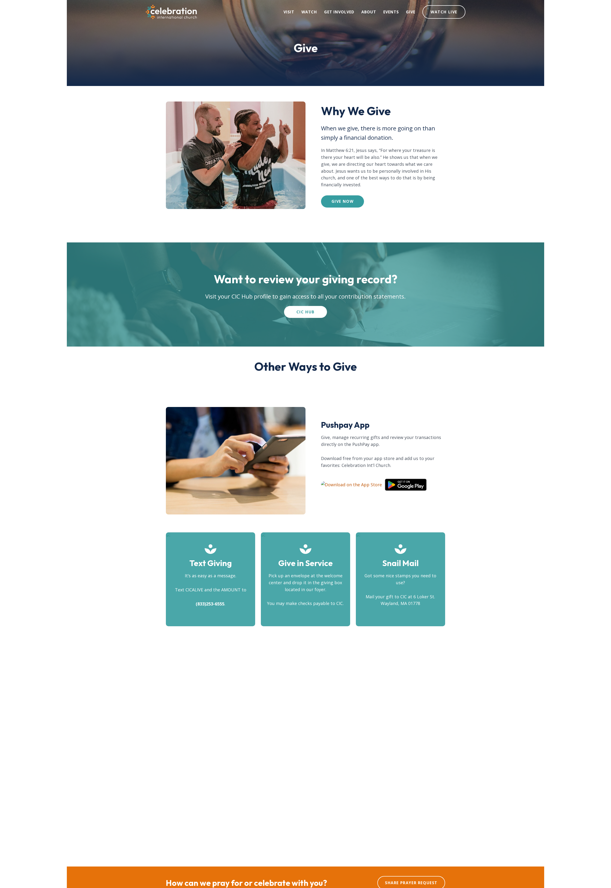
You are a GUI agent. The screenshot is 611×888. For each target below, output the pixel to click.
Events (391, 12)
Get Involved (339, 12)
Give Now (343, 201)
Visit (289, 12)
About (368, 12)
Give (410, 12)
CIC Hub (305, 312)
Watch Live (444, 12)
